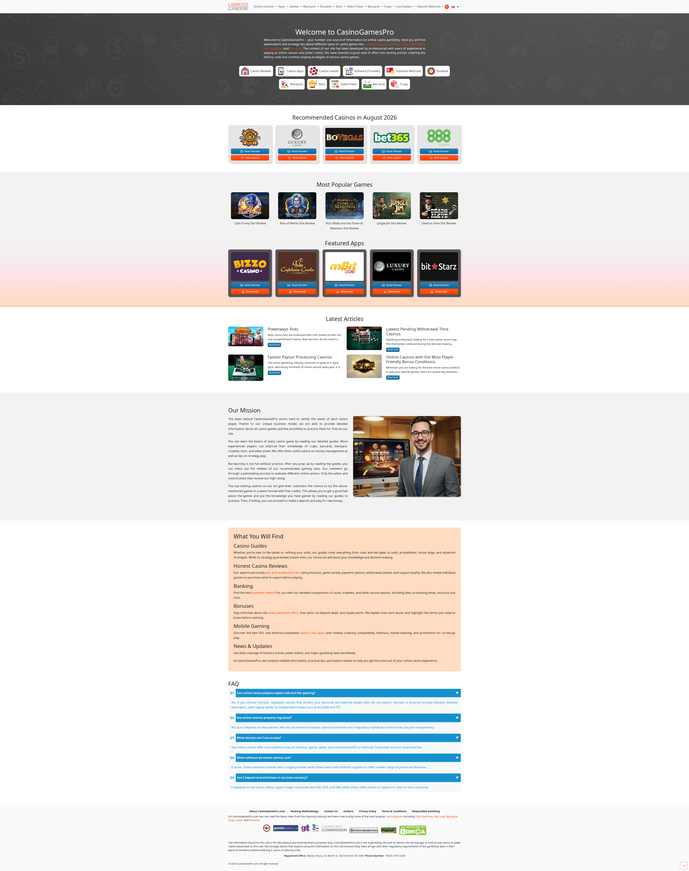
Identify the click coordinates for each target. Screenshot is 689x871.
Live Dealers (404, 6)
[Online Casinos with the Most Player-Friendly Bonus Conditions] (364, 367)
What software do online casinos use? (264, 758)
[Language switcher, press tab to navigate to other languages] (455, 6)
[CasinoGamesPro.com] (238, 6)
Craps (388, 6)
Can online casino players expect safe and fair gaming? (276, 693)
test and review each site (282, 573)
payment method (264, 593)
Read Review (252, 151)
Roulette (326, 6)
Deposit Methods (429, 6)
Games (294, 6)
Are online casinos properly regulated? (264, 718)
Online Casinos (264, 6)
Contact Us (331, 811)
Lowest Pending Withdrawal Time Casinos (417, 331)
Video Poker (355, 6)
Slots (339, 6)
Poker (240, 820)
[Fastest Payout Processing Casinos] (246, 368)
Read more (274, 344)
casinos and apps (312, 633)
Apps (282, 6)
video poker (417, 44)
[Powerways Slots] (246, 337)
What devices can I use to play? (259, 738)
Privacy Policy (367, 811)
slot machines (273, 48)
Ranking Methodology (304, 811)
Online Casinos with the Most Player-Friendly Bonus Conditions (420, 359)
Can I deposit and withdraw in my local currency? (272, 778)
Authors (348, 811)
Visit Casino (252, 157)
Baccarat (374, 6)
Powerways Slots (283, 329)
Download (251, 291)
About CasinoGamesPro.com (267, 811)
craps (403, 44)
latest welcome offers (283, 613)
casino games (394, 816)
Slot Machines (424, 816)
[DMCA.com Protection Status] (412, 830)
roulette (392, 44)
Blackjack (310, 6)
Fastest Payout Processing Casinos (300, 357)
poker (368, 44)
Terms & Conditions (394, 811)
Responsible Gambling (426, 811)
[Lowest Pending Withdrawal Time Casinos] (364, 339)
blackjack (379, 44)
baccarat (296, 48)
